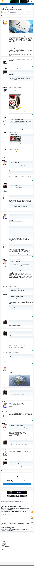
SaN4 (5, 149)
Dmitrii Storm (4, 87)
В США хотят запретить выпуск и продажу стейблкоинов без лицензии (11, 506)
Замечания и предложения (5, 546)
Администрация (4, 543)
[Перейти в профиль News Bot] (2, 12)
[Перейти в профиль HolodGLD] (5, 71)
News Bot (7, 11)
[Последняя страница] (6, 15)
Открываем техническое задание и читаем (15, 221)
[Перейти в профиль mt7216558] (5, 453)
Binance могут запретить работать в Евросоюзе (8, 527)
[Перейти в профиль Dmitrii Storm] (5, 90)
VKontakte (3, 551)
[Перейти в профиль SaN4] (5, 152)
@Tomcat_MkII (11, 403)
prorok (5, 132)
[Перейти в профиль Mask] (32, 522)
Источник (10, 372)
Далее (5, 15)
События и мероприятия (5, 559)
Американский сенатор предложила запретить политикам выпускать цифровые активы (13, 511)
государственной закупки (15, 37)
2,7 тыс (5, 190)
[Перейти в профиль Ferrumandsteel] (32, 527)
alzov (5, 117)
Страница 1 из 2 (10, 15)
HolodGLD (5, 68)
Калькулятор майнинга (5, 538)
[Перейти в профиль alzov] (5, 120)
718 (5, 156)
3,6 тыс (5, 94)
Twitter (3, 549)
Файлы (3, 545)
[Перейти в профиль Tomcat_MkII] (5, 197)
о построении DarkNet (13, 274)
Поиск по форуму (4, 544)
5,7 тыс (5, 124)
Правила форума (4, 542)
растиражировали (20, 216)
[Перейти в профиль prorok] (5, 135)
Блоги (2, 539)
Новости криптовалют (13, 12)
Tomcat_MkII (18, 227)
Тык (9, 169)
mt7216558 (5, 449)
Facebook (3, 550)
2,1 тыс (5, 139)
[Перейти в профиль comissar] (5, 61)
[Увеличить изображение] (21, 26)
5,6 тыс (5, 201)
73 (5, 65)
